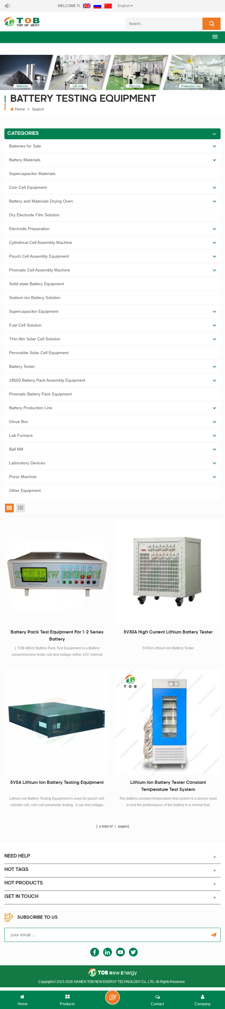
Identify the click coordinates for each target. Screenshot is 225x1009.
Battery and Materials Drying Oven (41, 201)
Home (20, 109)
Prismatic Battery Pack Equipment (40, 394)
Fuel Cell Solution (25, 325)
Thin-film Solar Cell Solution (34, 339)
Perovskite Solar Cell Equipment (39, 352)
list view (20, 508)
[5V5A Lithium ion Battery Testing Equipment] (57, 722)
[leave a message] (112, 997)
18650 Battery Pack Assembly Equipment (47, 380)
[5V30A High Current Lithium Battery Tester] (168, 571)
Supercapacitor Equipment (33, 311)
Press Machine (23, 476)
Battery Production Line (30, 407)
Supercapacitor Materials (32, 173)
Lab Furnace (21, 435)
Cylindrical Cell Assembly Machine (40, 242)
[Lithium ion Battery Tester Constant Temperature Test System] (168, 722)
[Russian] (97, 6)
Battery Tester (22, 366)
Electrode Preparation (29, 228)
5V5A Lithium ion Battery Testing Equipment (57, 783)
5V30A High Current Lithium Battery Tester (168, 632)
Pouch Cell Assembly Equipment (39, 256)
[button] (215, 36)
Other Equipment (25, 490)
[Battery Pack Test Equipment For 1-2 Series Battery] (57, 571)
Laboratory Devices (27, 463)
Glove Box (18, 421)
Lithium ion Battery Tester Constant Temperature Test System (168, 786)
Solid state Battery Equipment (36, 283)
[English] (87, 6)
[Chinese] (108, 6)
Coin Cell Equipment (28, 187)
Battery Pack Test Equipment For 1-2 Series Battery (57, 636)
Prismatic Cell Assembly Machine (39, 270)
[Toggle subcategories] (214, 146)
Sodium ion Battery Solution (34, 297)
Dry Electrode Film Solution (34, 215)
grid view (9, 508)
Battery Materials (24, 159)
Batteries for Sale (25, 146)
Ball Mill (16, 449)
